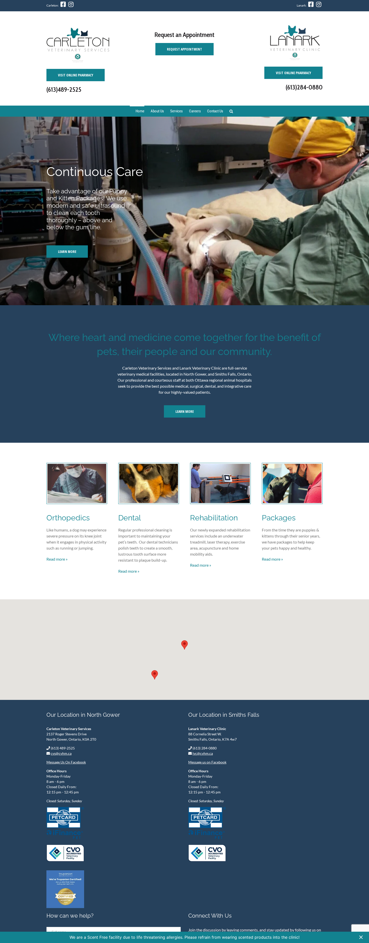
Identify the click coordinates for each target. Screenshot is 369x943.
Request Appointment (184, 49)
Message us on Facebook (207, 762)
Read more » (57, 559)
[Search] (231, 111)
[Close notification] (361, 937)
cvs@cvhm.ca (61, 753)
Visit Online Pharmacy (75, 75)
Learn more (184, 411)
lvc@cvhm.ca (203, 753)
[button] (184, 645)
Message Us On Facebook (66, 762)
